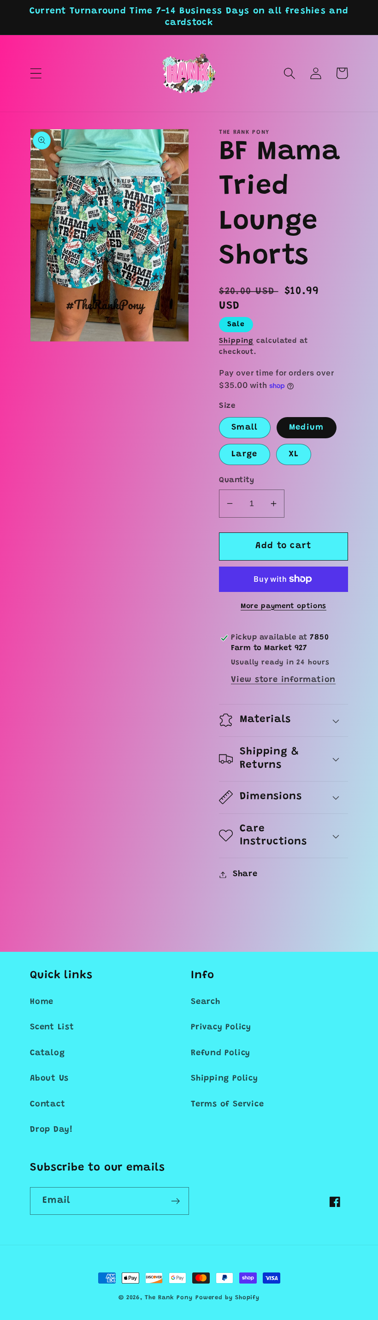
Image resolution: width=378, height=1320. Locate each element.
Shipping (236, 341)
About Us (49, 1079)
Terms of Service (227, 1104)
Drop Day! (51, 1130)
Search (205, 1002)
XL (294, 454)
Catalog (47, 1053)
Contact (47, 1104)
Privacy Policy (221, 1027)
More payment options (283, 606)
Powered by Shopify (227, 1298)
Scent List (52, 1027)
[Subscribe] (175, 1201)
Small (244, 428)
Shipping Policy (224, 1079)
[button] (36, 73)
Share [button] (245, 874)
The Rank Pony (169, 1298)
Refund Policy (220, 1053)
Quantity (236, 480)
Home (41, 1002)
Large (244, 454)
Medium (306, 428)
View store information (283, 680)
